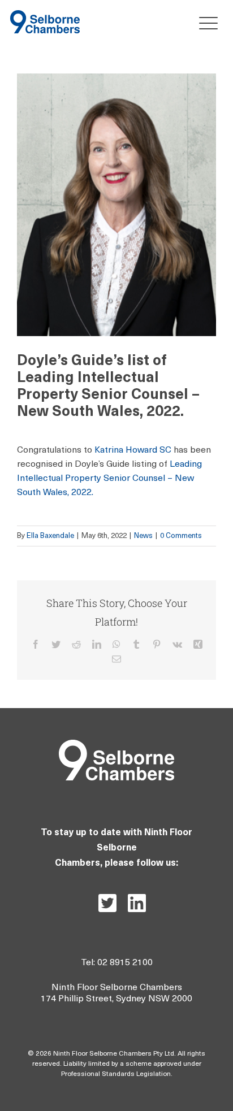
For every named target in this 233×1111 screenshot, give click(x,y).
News (143, 536)
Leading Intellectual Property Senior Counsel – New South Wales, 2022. (109, 478)
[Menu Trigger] (205, 23)
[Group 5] (116, 744)
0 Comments (181, 536)
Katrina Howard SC (132, 450)
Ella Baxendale (50, 536)
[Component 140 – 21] (45, 14)
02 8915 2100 (125, 962)
